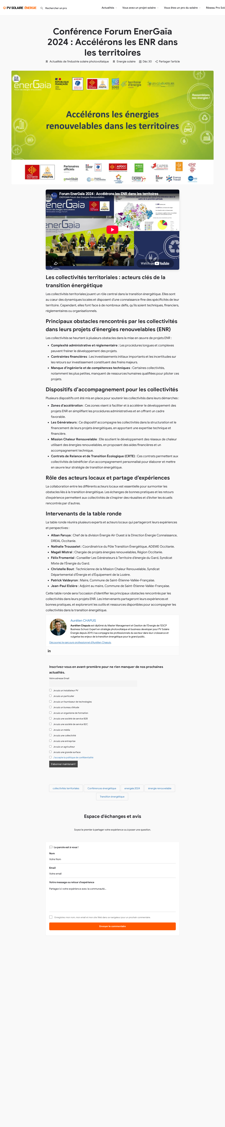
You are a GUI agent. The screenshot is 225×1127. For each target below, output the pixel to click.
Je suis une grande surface (67, 752)
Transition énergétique (112, 796)
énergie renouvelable (159, 788)
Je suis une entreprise (64, 741)
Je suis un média (61, 730)
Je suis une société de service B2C (70, 724)
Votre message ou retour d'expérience (71, 882)
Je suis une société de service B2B (70, 718)
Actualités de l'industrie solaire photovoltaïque (79, 61)
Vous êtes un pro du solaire (181, 7)
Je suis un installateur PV (65, 690)
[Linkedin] (49, 651)
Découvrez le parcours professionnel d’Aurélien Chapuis (80, 642)
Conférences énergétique (102, 788)
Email (52, 867)
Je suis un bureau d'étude (66, 707)
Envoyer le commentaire (112, 926)
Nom (52, 853)
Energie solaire (126, 61)
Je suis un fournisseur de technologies (72, 701)
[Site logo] (20, 7)
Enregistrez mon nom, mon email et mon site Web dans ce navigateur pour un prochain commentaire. (102, 917)
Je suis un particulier (63, 696)
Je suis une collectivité (64, 735)
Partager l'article (169, 61)
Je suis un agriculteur (64, 746)
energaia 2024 (132, 788)
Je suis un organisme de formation (70, 713)
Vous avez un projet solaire (139, 7)
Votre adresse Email (59, 678)
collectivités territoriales (66, 788)
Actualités (108, 7)
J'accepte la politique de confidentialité (73, 757)
